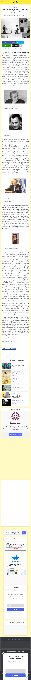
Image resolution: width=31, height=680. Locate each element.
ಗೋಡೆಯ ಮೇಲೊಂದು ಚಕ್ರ (17, 380)
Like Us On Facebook (15, 639)
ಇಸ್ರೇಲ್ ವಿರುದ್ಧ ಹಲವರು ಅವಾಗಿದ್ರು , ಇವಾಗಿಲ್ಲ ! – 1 (13, 49)
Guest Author (17, 15)
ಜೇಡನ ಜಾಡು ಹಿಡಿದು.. (20, 378)
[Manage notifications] (27, 677)
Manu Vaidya (16, 367)
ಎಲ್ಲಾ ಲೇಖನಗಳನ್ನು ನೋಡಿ (15, 434)
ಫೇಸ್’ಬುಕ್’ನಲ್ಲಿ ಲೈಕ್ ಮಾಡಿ (15, 622)
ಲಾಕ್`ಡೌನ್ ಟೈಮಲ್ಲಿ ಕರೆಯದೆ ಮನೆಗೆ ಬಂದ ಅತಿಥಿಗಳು (17, 395)
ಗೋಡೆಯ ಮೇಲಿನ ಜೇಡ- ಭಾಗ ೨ (18, 374)
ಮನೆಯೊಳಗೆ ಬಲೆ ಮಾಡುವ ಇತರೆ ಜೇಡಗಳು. (18, 402)
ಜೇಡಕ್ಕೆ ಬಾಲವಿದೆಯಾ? (16, 387)
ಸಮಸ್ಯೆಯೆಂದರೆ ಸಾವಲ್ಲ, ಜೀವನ (18, 365)
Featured (14, 371)
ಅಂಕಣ (15, 7)
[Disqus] (15, 458)
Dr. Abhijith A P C (17, 375)
